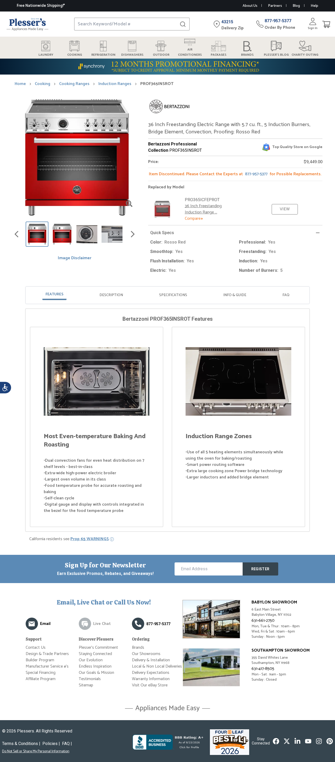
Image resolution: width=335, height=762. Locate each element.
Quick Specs (162, 232)
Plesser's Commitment (98, 647)
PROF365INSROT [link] (157, 84)
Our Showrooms (146, 653)
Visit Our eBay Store (150, 685)
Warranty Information (151, 678)
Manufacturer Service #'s (47, 666)
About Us (250, 6)
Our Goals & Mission (96, 672)
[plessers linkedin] (297, 741)
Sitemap (86, 685)
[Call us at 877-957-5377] (138, 624)
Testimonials (90, 678)
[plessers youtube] (308, 741)
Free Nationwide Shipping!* (41, 5)
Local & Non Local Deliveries (157, 666)
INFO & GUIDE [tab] (234, 295)
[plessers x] (286, 741)
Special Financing (40, 672)
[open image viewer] (129, 203)
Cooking (42, 84)
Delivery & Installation (151, 660)
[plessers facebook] (276, 741)
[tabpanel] (167, 421)
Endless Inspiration (95, 666)
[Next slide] (133, 234)
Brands (138, 647)
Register (260, 569)
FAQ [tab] (285, 295)
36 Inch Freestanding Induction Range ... (203, 209)
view (285, 209)
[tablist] (167, 295)
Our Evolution (91, 660)
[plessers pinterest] (329, 741)
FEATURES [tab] (54, 294)
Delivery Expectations (150, 672)
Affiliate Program (40, 678)
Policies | (51, 743)
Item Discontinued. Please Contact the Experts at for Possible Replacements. (235, 174)
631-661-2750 (263, 620)
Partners (275, 6)
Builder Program (40, 660)
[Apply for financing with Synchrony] (167, 67)
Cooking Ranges (74, 84)
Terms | (21, 743)
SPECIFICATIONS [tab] (173, 295)
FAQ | (67, 743)
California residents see (69, 539)
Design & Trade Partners (47, 653)
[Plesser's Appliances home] (27, 24)
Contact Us (36, 647)
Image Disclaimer (74, 258)
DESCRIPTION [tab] (111, 295)
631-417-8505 (263, 668)
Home (20, 84)
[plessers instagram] (319, 741)
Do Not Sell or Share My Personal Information (35, 751)
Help (314, 6)
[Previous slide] (16, 234)
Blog (296, 6)
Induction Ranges (114, 84)
